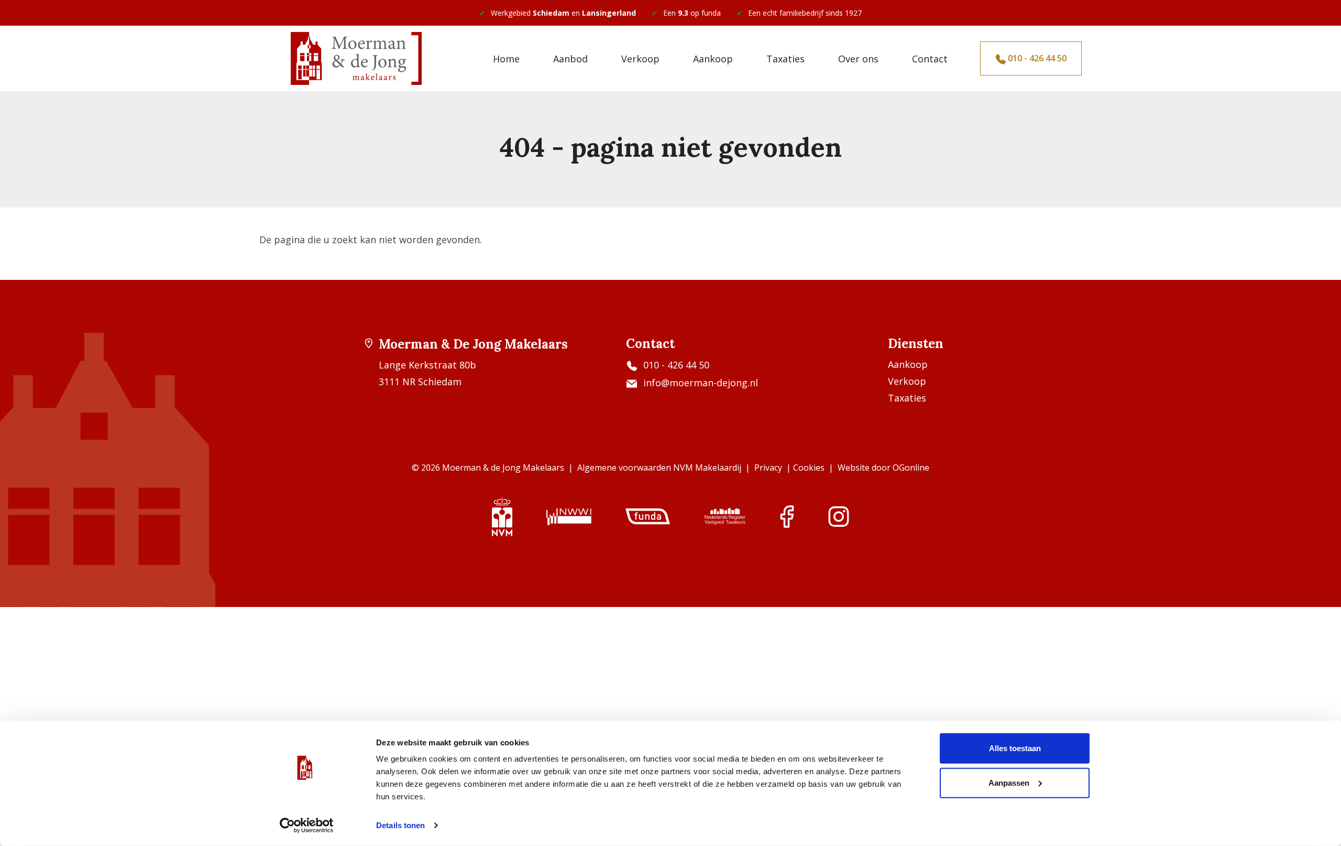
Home (506, 58)
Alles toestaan (1015, 748)
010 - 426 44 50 (1036, 58)
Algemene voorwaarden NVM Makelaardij (659, 467)
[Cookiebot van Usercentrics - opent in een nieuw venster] (307, 825)
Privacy (768, 467)
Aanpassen (1008, 782)
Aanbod (570, 58)
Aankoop (713, 58)
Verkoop (640, 58)
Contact (930, 58)
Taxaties (785, 58)
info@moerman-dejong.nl (700, 382)
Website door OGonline (883, 467)
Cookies (809, 467)
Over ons (858, 58)
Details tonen (400, 825)
